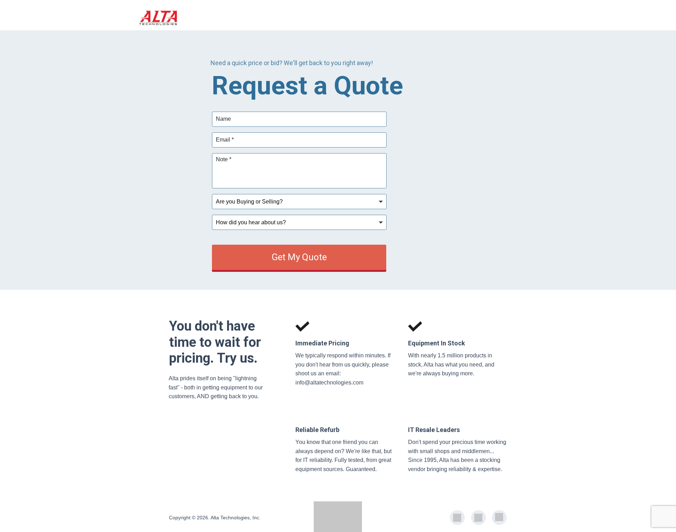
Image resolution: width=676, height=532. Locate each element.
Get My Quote (299, 257)
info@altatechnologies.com (329, 383)
